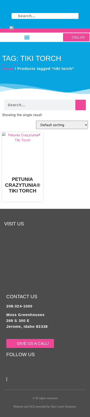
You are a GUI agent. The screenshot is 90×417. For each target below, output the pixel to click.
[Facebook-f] (29, 7)
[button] (27, 37)
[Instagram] (61, 7)
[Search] (80, 105)
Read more (22, 198)
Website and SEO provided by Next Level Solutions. (45, 406)
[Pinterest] (40, 7)
